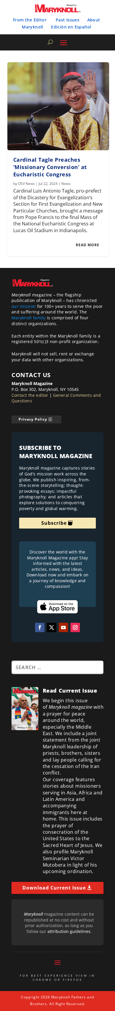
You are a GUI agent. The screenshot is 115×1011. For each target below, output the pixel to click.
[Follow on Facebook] (40, 627)
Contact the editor (30, 395)
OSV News (26, 183)
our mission (24, 306)
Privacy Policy (33, 419)
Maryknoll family (29, 317)
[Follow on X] (51, 627)
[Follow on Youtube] (63, 627)
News (65, 183)
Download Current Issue (54, 888)
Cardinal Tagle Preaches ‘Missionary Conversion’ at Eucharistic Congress (50, 167)
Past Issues (67, 20)
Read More (87, 244)
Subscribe (54, 523)
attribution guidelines (69, 931)
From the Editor (30, 20)
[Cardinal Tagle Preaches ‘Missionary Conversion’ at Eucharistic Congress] (58, 106)
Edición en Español (71, 27)
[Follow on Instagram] (75, 627)
